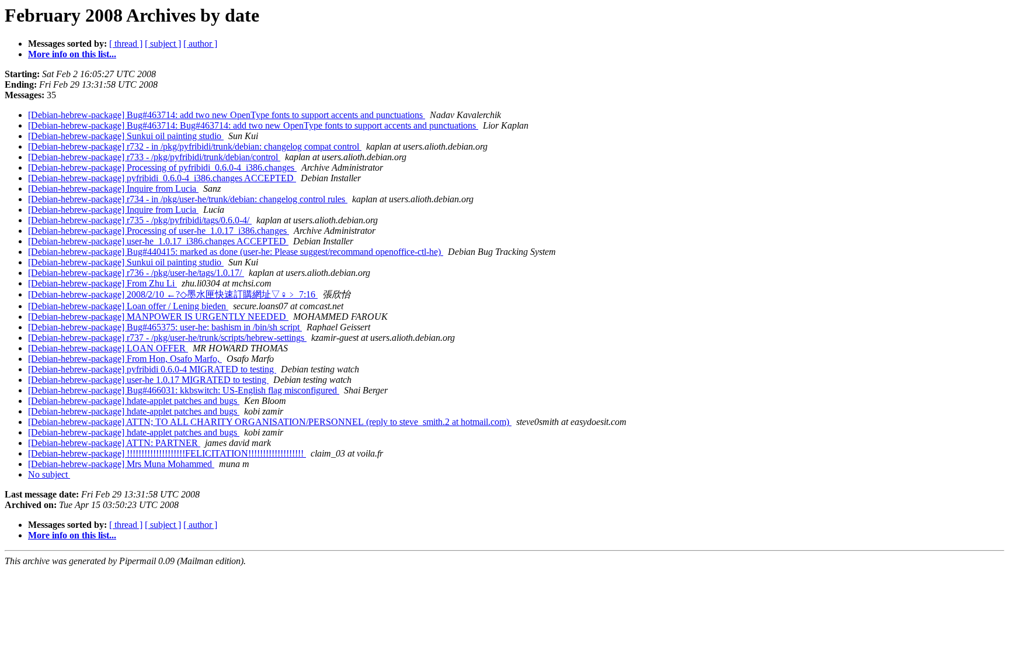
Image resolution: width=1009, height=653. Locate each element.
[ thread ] (125, 44)
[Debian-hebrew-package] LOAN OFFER (108, 348)
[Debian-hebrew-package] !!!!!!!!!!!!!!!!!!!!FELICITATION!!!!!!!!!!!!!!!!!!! (167, 453)
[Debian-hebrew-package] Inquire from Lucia (113, 189)
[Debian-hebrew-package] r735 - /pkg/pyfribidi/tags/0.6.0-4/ (140, 220)
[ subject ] (163, 44)
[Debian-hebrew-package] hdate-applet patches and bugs (133, 401)
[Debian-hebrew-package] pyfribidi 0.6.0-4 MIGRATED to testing (152, 369)
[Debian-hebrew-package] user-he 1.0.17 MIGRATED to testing (148, 380)
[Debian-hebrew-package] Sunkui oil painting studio (126, 136)
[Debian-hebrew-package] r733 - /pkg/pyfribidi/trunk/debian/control (154, 157)
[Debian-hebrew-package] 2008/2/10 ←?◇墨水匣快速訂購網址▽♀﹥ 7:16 (173, 294)
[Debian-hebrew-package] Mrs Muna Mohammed (121, 464)
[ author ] (200, 44)
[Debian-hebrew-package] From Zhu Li (102, 283)
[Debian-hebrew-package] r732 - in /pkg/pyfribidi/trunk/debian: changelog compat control (194, 146)
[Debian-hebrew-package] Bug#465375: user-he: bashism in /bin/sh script (165, 327)
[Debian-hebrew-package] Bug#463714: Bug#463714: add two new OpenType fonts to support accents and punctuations (253, 125)
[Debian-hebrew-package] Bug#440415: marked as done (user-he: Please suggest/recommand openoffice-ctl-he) (235, 252)
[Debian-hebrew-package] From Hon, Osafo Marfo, (125, 359)
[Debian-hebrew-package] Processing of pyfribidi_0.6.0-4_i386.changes (162, 167)
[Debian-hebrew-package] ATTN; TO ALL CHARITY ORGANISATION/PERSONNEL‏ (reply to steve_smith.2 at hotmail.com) (270, 422)
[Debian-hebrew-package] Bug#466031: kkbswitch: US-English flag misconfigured (183, 390)
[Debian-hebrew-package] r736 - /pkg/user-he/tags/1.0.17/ (136, 273)
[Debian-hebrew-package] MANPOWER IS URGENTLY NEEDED (158, 317)
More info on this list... (72, 54)
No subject (49, 474)
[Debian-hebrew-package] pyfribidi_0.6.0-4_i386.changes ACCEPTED (162, 178)
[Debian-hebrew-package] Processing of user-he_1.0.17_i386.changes (158, 231)
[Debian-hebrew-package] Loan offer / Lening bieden (128, 306)
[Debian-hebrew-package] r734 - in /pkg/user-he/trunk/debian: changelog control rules (187, 199)
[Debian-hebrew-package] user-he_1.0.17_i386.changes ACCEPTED (158, 241)
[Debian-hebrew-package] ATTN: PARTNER (114, 443)
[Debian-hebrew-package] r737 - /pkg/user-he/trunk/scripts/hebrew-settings (167, 338)
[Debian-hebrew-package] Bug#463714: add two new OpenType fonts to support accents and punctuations (226, 115)
